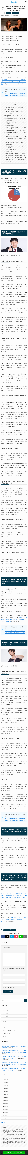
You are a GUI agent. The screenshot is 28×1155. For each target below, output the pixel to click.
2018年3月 (5, 1106)
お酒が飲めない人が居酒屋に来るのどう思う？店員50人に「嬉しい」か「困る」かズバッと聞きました (14, 1051)
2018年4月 (5, 1103)
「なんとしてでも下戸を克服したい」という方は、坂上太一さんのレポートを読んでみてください (15, 159)
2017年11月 (5, 1118)
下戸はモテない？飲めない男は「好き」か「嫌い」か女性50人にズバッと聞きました (14, 1069)
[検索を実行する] (25, 1000)
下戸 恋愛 (9, 13)
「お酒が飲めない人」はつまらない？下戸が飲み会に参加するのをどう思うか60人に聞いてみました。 (13, 82)
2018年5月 (5, 1100)
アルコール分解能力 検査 (9, 1031)
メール (4, 977)
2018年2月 (5, 1109)
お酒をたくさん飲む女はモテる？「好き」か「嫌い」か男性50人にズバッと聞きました (14, 619)
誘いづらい (9, 151)
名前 (3, 972)
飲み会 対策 (6, 1022)
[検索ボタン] (26, 2)
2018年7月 (5, 1094)
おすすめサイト (6, 1034)
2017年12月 (5, 1115)
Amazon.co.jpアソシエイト (7, 1122)
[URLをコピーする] (25, 936)
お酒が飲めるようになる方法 (13, 1152)
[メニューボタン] (2, 2)
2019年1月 (5, 1085)
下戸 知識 (5, 1013)
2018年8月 (5, 1091)
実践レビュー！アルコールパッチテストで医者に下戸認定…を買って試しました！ (13, 919)
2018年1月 (5, 1112)
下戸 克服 (5, 1010)
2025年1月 (5, 1079)
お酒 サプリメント (7, 1028)
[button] (3, 936)
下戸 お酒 (5, 1019)
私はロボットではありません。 (10, 987)
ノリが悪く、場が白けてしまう (14, 149)
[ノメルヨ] (14, 2)
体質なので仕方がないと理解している (16, 130)
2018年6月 (5, 1097)
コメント (5, 952)
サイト (4, 982)
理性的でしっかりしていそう (14, 125)
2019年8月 (5, 1082)
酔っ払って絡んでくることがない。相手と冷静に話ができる (16, 128)
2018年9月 (5, 1088)
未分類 (4, 1036)
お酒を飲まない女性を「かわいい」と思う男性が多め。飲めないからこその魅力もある (15, 138)
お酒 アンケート (15, 13)
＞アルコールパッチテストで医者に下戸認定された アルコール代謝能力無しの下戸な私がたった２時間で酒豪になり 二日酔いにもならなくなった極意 (14, 895)
